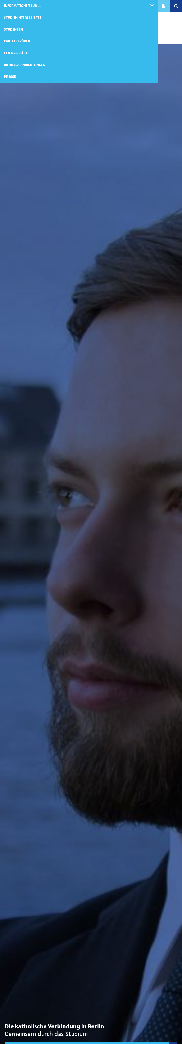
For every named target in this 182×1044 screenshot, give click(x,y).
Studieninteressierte (22, 18)
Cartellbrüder (17, 41)
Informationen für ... (22, 6)
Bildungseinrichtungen (24, 65)
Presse (10, 77)
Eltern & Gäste (16, 53)
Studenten (13, 29)
